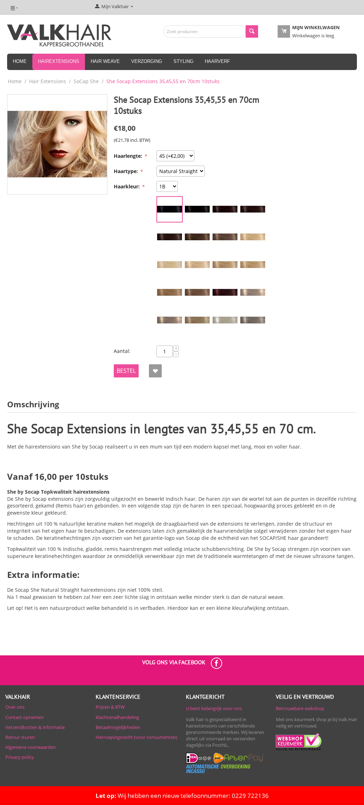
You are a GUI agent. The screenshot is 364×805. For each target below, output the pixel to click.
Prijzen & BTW (110, 707)
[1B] (169, 209)
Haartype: (126, 171)
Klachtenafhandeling (117, 717)
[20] (253, 237)
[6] (253, 209)
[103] (169, 320)
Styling (183, 61)
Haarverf (217, 61)
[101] (253, 292)
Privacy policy (19, 757)
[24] (225, 265)
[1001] (169, 265)
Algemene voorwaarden (30, 747)
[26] (169, 292)
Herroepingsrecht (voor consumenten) (136, 737)
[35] (225, 292)
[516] (197, 320)
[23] (197, 265)
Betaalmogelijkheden (118, 727)
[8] (169, 237)
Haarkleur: (127, 186)
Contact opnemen (24, 717)
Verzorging (146, 61)
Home (20, 61)
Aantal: (122, 351)
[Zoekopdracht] (252, 31)
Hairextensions (58, 61)
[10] (197, 237)
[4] (225, 209)
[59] (225, 320)
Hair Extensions (47, 81)
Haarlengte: (129, 155)
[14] (225, 237)
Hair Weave (105, 61)
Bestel (126, 371)
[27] (197, 292)
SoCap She (86, 81)
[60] (253, 320)
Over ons (15, 707)
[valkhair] (59, 34)
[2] (197, 209)
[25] (253, 265)
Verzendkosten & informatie (35, 727)
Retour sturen (20, 737)
